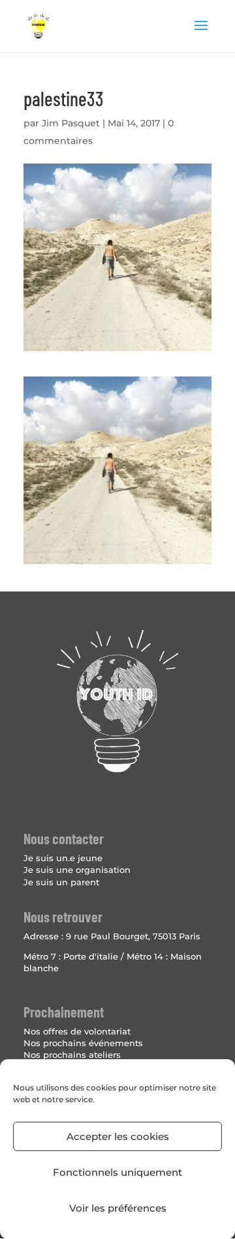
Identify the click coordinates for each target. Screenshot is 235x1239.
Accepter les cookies (118, 1136)
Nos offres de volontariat (77, 1031)
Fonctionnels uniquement (117, 1172)
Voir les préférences (117, 1208)
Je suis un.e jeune (63, 858)
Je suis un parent (61, 882)
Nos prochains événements (83, 1043)
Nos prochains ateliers (72, 1054)
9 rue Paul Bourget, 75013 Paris (133, 936)
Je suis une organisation (77, 869)
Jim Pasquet (71, 123)
